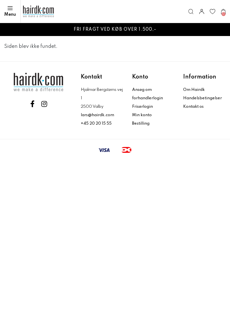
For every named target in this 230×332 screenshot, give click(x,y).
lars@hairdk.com (97, 115)
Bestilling (141, 123)
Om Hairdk (194, 90)
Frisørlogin (142, 107)
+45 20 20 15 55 (96, 123)
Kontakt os (193, 107)
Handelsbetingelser (202, 98)
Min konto (142, 115)
